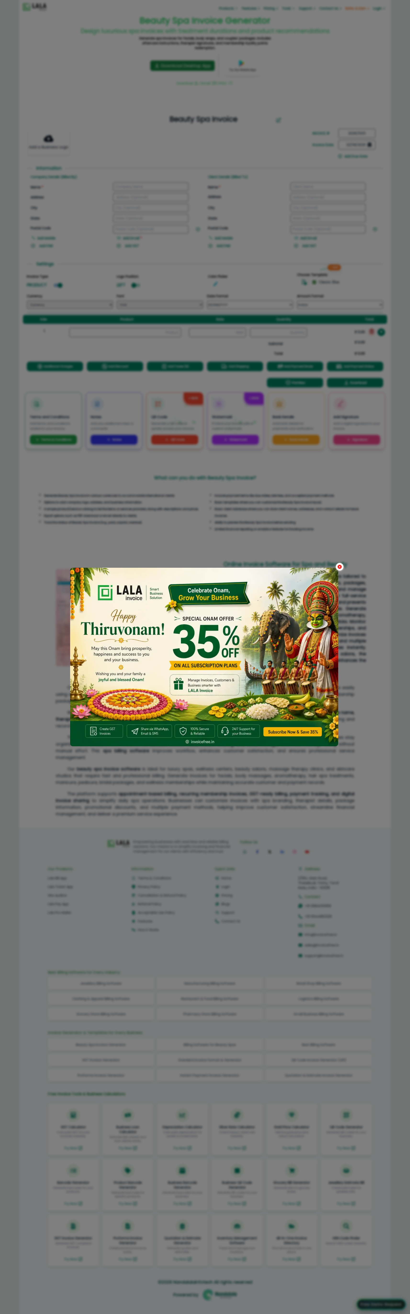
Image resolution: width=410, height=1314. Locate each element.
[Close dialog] (339, 567)
